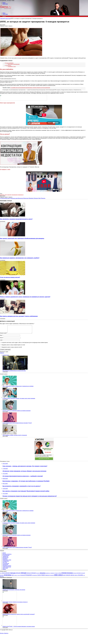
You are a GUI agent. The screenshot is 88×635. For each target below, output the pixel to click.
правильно (47, 575)
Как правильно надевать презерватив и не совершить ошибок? (19, 258)
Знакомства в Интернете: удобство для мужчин (14, 589)
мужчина (70, 573)
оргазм (19, 575)
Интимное (5, 558)
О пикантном (7, 18)
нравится (15, 575)
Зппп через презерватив (13, 64)
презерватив (14, 194)
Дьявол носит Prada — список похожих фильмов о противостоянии (19, 626)
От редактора (6, 563)
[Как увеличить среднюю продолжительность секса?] (12, 216)
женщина (38, 573)
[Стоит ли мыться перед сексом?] (12, 274)
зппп (6, 194)
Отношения (5, 564)
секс (56, 575)
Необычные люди (7, 559)
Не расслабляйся (9, 63)
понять (39, 575)
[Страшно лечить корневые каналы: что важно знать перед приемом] (10, 397)
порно (43, 575)
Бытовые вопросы (7, 554)
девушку (29, 573)
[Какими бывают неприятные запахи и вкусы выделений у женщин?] (10, 613)
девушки (23, 573)
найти (12, 575)
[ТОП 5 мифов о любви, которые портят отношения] (10, 434)
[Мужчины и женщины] (5, 10)
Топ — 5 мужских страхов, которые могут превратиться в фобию (18, 386)
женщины (42, 573)
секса (60, 575)
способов (80, 575)
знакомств (53, 573)
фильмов (2, 576)
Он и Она (5, 562)
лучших (56, 573)
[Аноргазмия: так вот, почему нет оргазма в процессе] (10, 600)
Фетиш (4, 569)
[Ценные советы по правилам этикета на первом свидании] (10, 409)
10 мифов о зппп (12, 66)
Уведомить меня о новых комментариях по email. (13, 344)
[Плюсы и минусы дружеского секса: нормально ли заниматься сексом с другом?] (12, 294)
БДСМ (4, 552)
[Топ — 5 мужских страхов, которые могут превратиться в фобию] (10, 385)
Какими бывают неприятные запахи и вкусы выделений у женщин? (19, 614)
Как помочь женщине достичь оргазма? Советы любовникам (19, 316)
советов (72, 575)
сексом (68, 575)
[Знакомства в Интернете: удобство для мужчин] (10, 588)
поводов (9, 194)
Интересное (5, 557)
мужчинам (75, 573)
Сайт (1, 340)
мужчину (2, 575)
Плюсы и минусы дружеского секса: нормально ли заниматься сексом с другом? (25, 296)
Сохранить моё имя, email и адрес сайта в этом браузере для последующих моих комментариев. (25, 342)
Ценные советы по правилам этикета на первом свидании (16, 410)
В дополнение (6, 555)
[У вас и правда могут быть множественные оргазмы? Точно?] (10, 421)
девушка (12, 573)
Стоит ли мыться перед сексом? (10, 277)
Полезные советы (7, 565)
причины (52, 575)
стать (84, 575)
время (3, 573)
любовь (59, 573)
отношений (22, 575)
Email (1, 337)
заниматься (48, 573)
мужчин (64, 573)
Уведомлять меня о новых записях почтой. (12, 347)
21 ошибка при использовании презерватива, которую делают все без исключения (30, 87)
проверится (20, 194)
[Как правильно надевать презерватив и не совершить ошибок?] (12, 255)
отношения (28, 575)
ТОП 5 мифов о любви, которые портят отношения (15, 435)
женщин (33, 573)
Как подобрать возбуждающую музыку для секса (14, 370)
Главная (2, 18)
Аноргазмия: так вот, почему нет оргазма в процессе (15, 602)
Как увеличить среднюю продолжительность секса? (16, 219)
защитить (2, 194)
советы (76, 575)
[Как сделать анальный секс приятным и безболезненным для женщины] (12, 236)
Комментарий (3, 333)
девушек (7, 573)
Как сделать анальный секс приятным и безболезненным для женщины (22, 238)
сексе (64, 575)
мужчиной (83, 573)
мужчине (79, 573)
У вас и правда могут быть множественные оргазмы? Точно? (17, 422)
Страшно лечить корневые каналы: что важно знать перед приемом (19, 398)
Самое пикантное (7, 566)
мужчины (7, 575)
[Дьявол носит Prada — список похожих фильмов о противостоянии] (10, 625)
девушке (18, 573)
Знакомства (5, 556)
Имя (1, 335)
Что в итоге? (8, 65)
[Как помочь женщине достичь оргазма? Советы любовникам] (12, 313)
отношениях (34, 575)
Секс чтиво (5, 568)
